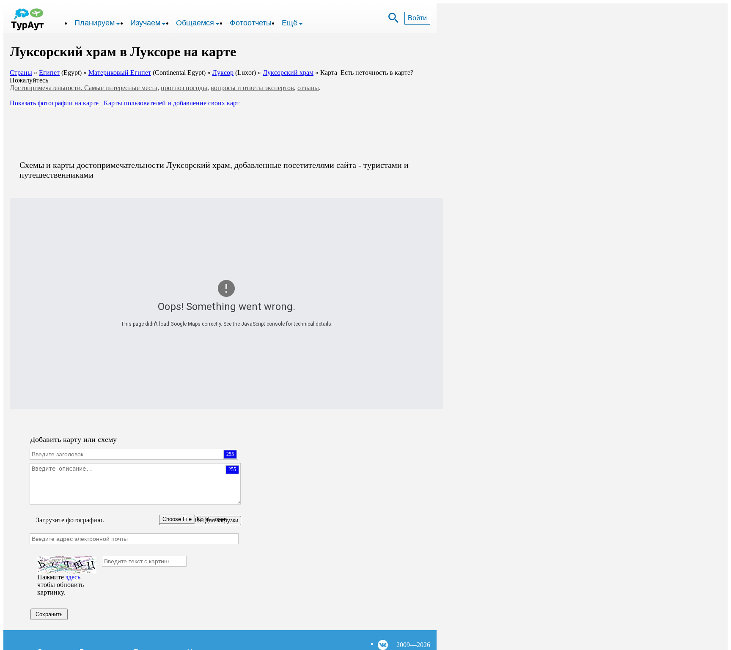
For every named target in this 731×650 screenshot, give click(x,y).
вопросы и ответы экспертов (252, 87)
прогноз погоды (184, 87)
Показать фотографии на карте (54, 103)
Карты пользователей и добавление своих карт (171, 103)
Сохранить (49, 614)
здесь (73, 577)
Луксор (223, 72)
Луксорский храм (288, 72)
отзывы (308, 87)
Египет (49, 72)
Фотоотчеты (251, 23)
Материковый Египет (119, 72)
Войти (417, 18)
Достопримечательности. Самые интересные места (83, 87)
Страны (21, 72)
